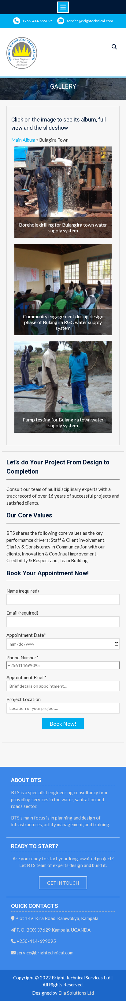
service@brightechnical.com (89, 21)
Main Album (23, 140)
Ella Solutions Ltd (76, 993)
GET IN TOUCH (63, 883)
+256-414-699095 (37, 21)
